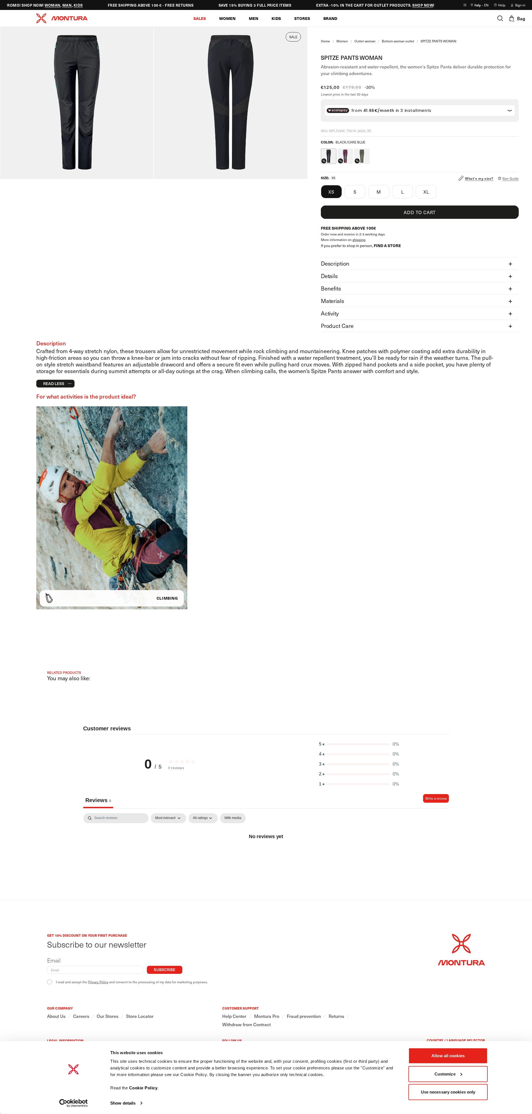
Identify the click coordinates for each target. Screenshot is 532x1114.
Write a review (436, 798)
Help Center (234, 1016)
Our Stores (107, 1016)
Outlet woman (364, 40)
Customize (445, 1073)
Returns (336, 1016)
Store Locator (140, 1016)
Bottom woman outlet (398, 40)
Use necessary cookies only (448, 1092)
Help (501, 5)
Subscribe (164, 969)
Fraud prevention (304, 1016)
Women (342, 40)
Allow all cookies (448, 1055)
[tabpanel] (266, 855)
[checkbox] (233, 818)
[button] (199, 18)
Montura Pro (266, 1016)
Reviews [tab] (98, 800)
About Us (56, 1016)
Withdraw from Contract (246, 1024)
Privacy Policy (98, 981)
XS (331, 191)
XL (426, 191)
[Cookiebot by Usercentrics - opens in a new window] (73, 1103)
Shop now (410, 5)
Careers (81, 1016)
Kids (66, 5)
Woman (40, 5)
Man (55, 5)
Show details (122, 1103)
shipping (358, 239)
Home (325, 40)
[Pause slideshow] (465, 5)
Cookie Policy (143, 1087)
